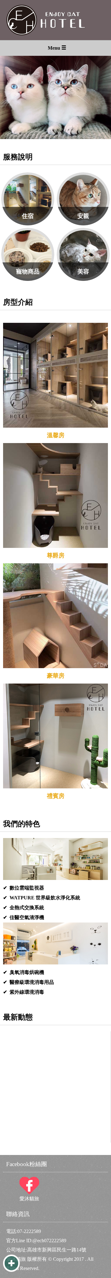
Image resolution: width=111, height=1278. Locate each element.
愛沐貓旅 (29, 1189)
